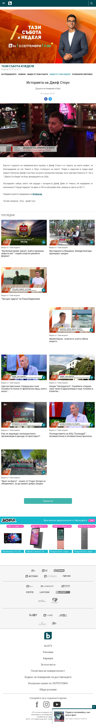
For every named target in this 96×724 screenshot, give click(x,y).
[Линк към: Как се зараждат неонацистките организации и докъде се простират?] (72, 385)
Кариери (48, 619)
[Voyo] (30, 553)
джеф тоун (30, 201)
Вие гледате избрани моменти (76, 719)
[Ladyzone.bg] (45, 553)
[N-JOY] (33, 576)
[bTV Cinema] (59, 532)
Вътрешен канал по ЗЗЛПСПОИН (48, 644)
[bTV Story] (50, 537)
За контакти (48, 625)
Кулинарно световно (82, 74)
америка (14, 201)
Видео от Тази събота (37, 74)
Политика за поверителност (48, 632)
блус (22, 201)
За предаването (8, 74)
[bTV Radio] (48, 576)
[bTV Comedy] (44, 532)
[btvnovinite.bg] (47, 547)
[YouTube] (57, 664)
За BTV (48, 607)
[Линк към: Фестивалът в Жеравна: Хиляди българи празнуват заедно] (72, 242)
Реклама (48, 613)
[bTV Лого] (48, 597)
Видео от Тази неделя (60, 74)
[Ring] (67, 538)
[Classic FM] (42, 584)
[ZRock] (55, 584)
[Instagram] (46, 664)
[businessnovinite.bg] (65, 547)
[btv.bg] (33, 532)
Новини (22, 74)
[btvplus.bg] (29, 547)
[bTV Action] (31, 537)
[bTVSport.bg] (63, 553)
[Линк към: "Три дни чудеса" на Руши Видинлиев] (24, 289)
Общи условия (48, 650)
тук (91, 482)
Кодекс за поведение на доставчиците (48, 638)
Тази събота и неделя (17, 66)
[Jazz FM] (63, 576)
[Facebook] (37, 664)
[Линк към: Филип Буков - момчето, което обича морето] (24, 338)
